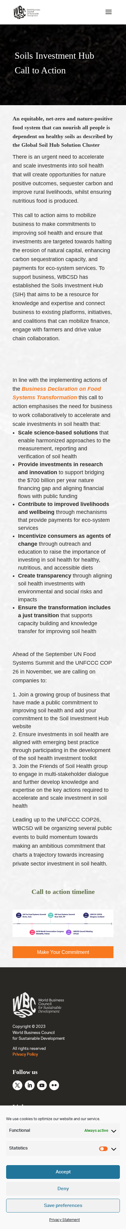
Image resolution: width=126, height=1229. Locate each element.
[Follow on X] (17, 1085)
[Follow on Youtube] (42, 1085)
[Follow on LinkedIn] (30, 1085)
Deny (63, 1189)
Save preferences (63, 1205)
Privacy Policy (25, 1055)
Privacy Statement (64, 1220)
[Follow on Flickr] (54, 1085)
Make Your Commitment (63, 952)
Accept (63, 1172)
